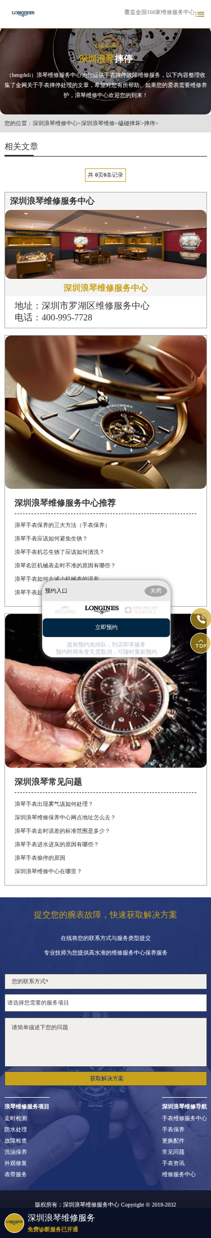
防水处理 (16, 1129)
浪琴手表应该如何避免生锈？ (51, 538)
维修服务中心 (179, 1174)
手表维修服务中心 (184, 1118)
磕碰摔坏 (129, 123)
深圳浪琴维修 (98, 123)
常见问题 (173, 1152)
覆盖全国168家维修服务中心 (159, 12)
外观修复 (16, 1163)
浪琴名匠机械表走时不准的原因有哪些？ (65, 565)
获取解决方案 (107, 1078)
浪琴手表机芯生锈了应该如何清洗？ (60, 552)
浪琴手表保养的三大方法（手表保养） (62, 525)
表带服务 (16, 1174)
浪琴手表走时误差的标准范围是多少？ (62, 831)
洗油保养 (16, 1152)
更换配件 (173, 1141)
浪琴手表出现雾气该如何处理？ (54, 804)
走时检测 (16, 1118)
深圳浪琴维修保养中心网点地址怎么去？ (65, 817)
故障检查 (16, 1141)
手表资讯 (173, 1163)
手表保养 (173, 1129)
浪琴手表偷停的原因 (40, 858)
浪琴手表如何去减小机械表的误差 (57, 579)
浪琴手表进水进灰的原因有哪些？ (57, 844)
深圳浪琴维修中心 (55, 123)
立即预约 (106, 628)
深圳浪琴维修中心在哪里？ (48, 871)
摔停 (149, 123)
